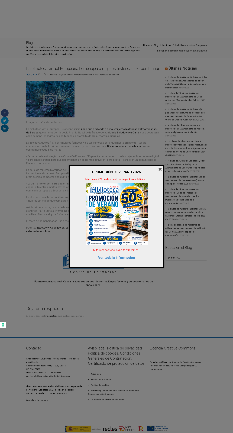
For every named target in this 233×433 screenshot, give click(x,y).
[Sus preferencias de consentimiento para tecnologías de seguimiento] (3, 325)
